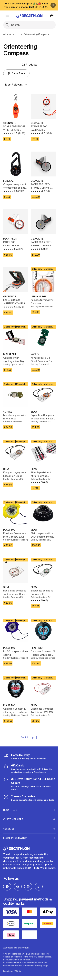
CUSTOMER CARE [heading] (13, 817)
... (19, 34)
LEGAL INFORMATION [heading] (15, 836)
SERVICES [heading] (8, 826)
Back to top (27, 737)
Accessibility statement (16, 948)
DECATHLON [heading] (10, 808)
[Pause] (53, 5)
